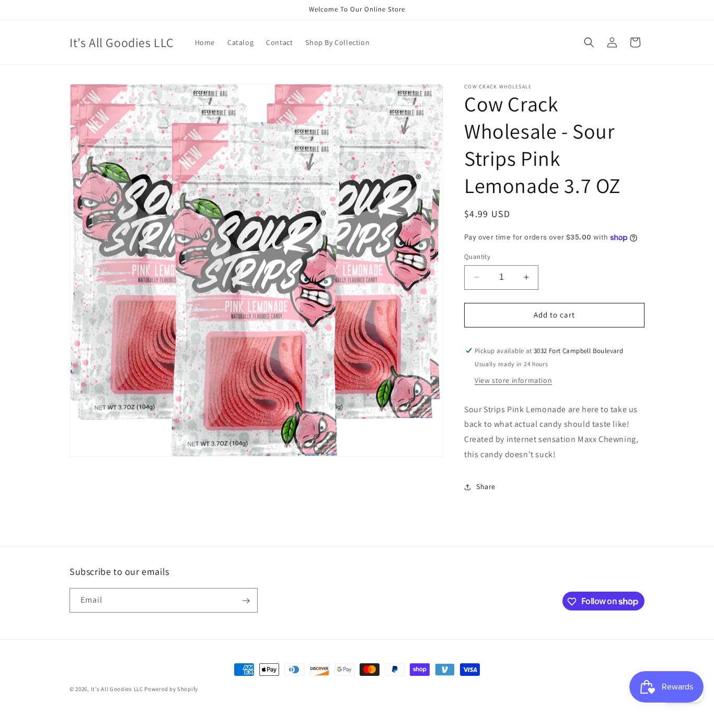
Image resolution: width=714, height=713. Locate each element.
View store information (513, 380)
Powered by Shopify (171, 689)
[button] (589, 42)
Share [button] (486, 486)
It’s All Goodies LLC (117, 689)
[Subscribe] (245, 600)
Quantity (477, 256)
